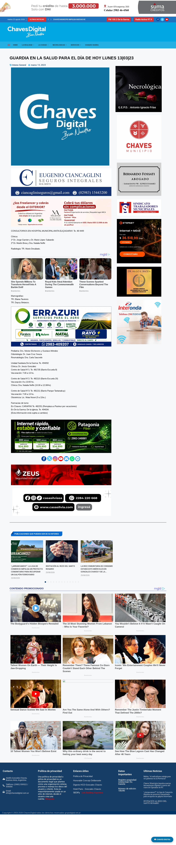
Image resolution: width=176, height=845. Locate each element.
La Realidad (27, 45)
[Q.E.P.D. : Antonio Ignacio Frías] (139, 89)
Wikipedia (49, 799)
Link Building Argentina (92, 792)
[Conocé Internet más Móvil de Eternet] (139, 241)
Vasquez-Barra (92, 45)
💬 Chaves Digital (162, 839)
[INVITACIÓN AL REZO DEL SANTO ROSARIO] (62, 551)
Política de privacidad (50, 771)
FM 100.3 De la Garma (118, 19)
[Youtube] (166, 19)
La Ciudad (42, 45)
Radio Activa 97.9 (143, 19)
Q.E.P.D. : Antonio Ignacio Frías (137, 107)
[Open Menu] (9, 45)
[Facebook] (158, 19)
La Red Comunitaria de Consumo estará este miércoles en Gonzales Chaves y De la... (97, 569)
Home (15, 45)
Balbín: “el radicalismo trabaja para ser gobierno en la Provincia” (157, 777)
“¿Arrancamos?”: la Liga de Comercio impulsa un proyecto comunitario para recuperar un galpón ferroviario (158, 794)
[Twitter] (162, 19)
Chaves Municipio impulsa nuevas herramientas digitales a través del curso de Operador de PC (157, 785)
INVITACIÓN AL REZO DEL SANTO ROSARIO (69, 19)
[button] (48, 19)
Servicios (75, 45)
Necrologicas (59, 45)
